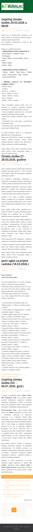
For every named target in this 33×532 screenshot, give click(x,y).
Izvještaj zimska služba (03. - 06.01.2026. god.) (12, 383)
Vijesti (10, 30)
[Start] (5, 505)
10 (9, 515)
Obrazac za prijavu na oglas (9, 376)
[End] (22, 514)
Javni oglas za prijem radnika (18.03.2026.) (15, 262)
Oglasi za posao (12, 269)
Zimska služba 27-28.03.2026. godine (13, 157)
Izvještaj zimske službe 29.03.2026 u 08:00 (14, 22)
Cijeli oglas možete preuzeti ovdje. (11, 374)
